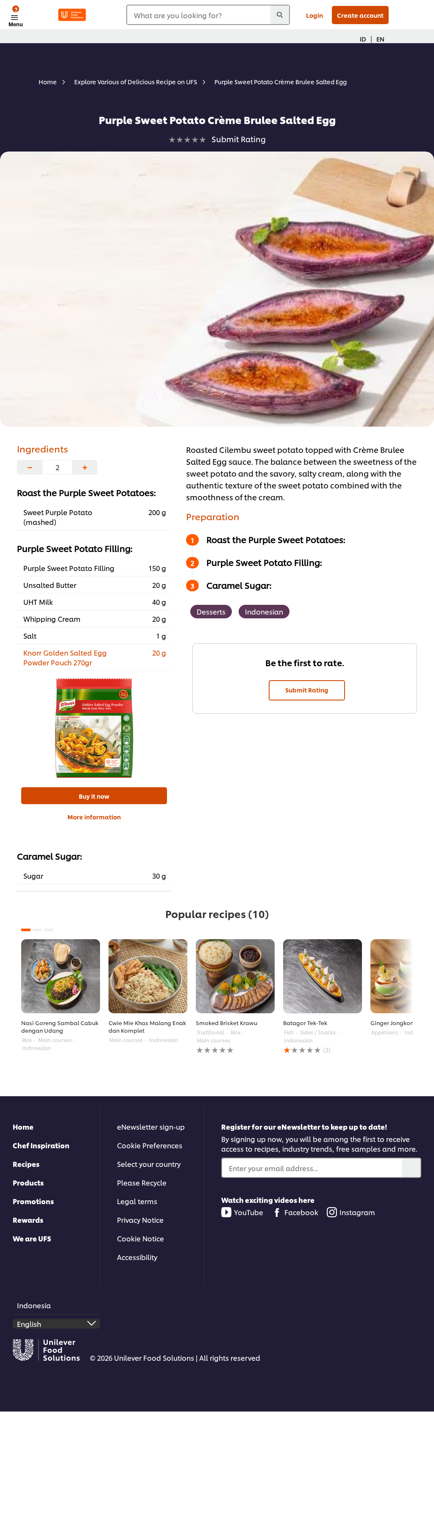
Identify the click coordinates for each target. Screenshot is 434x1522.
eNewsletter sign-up (151, 1126)
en (380, 39)
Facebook (301, 1212)
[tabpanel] (60, 995)
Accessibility (137, 1257)
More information (94, 817)
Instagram (357, 1212)
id (363, 39)
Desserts (211, 611)
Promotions (33, 1201)
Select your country (149, 1164)
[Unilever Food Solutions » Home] (72, 15)
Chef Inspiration (41, 1145)
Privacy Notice (140, 1219)
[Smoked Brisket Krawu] (235, 976)
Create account (360, 15)
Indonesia (34, 1305)
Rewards (28, 1219)
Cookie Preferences (149, 1145)
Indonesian (264, 611)
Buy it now (94, 796)
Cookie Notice (140, 1238)
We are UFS (32, 1238)
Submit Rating (306, 690)
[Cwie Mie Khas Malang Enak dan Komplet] (147, 976)
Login (314, 15)
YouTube (248, 1212)
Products (28, 1182)
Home (23, 1126)
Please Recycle (142, 1182)
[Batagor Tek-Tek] (322, 976)
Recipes (26, 1164)
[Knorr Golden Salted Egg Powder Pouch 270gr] (94, 728)
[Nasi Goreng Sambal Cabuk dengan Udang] (60, 976)
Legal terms (137, 1201)
